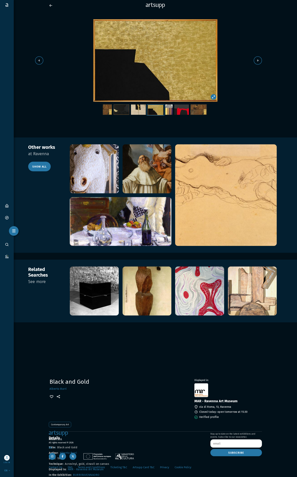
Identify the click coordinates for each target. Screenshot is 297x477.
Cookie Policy (183, 467)
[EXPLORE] (6, 217)
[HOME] (6, 205)
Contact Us (55, 467)
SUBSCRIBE (236, 452)
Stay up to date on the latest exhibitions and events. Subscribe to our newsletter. (232, 435)
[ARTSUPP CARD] (6, 256)
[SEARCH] (6, 244)
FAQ (70, 467)
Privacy (164, 467)
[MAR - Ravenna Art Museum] (227, 390)
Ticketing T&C (118, 467)
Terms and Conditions (91, 467)
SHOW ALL (39, 166)
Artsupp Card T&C (144, 467)
